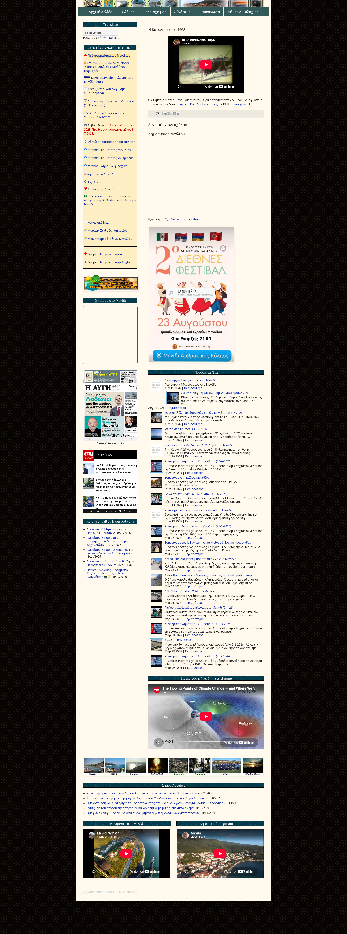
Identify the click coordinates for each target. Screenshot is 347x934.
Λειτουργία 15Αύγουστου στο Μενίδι (190, 380)
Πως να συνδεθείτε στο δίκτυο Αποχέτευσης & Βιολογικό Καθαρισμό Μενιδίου (110, 200)
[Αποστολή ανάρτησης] (157, 113)
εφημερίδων (119, 443)
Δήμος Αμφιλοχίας (243, 11)
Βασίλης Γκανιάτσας (204, 104)
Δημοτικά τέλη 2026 (100, 174)
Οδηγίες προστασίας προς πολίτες (111, 142)
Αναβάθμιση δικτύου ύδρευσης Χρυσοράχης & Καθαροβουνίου (208, 575)
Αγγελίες (93, 182)
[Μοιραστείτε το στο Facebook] (174, 113)
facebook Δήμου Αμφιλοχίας (107, 166)
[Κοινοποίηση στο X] (171, 113)
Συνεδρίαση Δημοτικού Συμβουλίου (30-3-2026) (198, 624)
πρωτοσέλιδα (104, 443)
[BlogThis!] (168, 113)
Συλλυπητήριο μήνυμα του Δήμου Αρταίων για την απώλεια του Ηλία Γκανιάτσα (142, 793)
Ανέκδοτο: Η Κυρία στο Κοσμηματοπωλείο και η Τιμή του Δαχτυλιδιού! (110, 541)
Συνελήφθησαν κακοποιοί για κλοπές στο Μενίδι (198, 510)
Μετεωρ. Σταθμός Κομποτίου (108, 231)
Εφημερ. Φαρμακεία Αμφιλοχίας (109, 262)
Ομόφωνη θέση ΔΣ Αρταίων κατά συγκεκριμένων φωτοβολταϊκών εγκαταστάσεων (143, 813)
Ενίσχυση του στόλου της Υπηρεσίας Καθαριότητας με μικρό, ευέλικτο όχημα (140, 808)
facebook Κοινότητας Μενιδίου (109, 150)
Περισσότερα (193, 388)
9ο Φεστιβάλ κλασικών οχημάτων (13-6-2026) (196, 494)
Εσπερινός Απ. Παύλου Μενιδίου (187, 478)
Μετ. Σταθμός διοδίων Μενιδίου (110, 239)
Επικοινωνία (210, 11)
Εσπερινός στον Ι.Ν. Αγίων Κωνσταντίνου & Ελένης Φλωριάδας (208, 543)
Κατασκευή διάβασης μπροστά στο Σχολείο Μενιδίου (201, 559)
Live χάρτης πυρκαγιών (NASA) (108, 63)
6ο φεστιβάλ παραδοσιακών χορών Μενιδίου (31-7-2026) (204, 413)
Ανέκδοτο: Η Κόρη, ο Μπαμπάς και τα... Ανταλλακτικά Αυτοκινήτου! (110, 551)
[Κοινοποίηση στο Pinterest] (178, 113)
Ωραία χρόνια (239, 104)
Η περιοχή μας (154, 11)
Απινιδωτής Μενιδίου (103, 189)
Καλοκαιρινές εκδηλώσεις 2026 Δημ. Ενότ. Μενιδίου (200, 445)
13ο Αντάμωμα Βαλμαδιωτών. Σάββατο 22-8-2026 (104, 115)
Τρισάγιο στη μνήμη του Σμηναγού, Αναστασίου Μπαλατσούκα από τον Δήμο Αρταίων (146, 798)
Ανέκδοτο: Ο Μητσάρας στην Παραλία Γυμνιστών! (106, 531)
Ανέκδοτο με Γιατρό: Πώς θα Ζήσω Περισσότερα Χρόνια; (110, 563)
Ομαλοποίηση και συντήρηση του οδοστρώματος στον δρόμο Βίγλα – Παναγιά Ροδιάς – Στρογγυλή (155, 803)
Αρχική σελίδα (100, 11)
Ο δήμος (127, 11)
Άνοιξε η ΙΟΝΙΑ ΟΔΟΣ (179, 640)
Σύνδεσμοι (183, 11)
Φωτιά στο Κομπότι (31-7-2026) (186, 429)
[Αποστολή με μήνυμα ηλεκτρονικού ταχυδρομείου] (164, 113)
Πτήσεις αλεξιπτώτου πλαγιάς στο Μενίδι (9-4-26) (199, 608)
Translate (113, 38)
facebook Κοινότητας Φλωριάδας (110, 158)
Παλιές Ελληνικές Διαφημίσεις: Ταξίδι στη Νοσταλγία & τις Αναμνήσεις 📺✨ (108, 573)
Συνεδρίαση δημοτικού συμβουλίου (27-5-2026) (198, 526)
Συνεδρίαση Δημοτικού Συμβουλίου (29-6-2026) (198, 461)
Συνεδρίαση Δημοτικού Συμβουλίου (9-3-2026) (197, 656)
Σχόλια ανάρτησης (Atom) (182, 219)
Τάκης (180, 104)
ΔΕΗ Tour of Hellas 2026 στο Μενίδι (189, 591)
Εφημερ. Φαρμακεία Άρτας (105, 254)
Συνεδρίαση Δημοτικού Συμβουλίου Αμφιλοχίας (215, 393)
